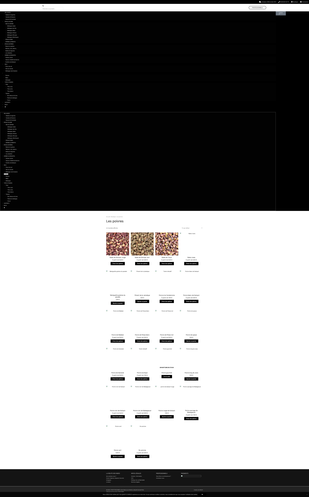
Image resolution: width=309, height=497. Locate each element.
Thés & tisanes (9, 82)
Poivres (7, 73)
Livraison (108, 482)
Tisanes (7, 93)
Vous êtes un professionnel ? (163, 476)
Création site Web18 (198, 489)
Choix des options (117, 263)
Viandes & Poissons (10, 17)
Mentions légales (135, 482)
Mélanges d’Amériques (13, 37)
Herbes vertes (9, 57)
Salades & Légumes (10, 14)
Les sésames (8, 53)
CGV (132, 478)
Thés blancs (10, 91)
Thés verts (10, 89)
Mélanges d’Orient (11, 32)
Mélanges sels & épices (11, 71)
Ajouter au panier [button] (118, 303)
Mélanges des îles (11, 28)
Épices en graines (9, 46)
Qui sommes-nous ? (111, 476)
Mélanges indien (11, 26)
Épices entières (9, 44)
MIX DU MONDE (9, 23)
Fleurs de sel (8, 66)
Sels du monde (9, 68)
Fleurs (8, 100)
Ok (202, 494)
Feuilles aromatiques (10, 62)
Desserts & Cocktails (10, 19)
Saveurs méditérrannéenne (12, 59)
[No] (307, 494)
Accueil (108, 216)
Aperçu (118, 254)
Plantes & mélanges (12, 97)
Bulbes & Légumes (10, 50)
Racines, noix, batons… (11, 48)
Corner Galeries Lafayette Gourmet (115, 478)
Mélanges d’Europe (12, 35)
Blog (6, 104)
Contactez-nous (160, 478)
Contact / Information (136, 476)
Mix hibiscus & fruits (12, 95)
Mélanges (7, 80)
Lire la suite (166, 376)
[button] (138, 111)
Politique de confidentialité (138, 480)
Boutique (113, 216)
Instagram (108, 480)
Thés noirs (10, 86)
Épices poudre (9, 21)
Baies (6, 77)
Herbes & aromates (10, 55)
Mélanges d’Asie (11, 30)
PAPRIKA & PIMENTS (10, 41)
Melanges (8, 12)
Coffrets (7, 102)
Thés (6, 84)
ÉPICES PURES (9, 39)
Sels (6, 64)
